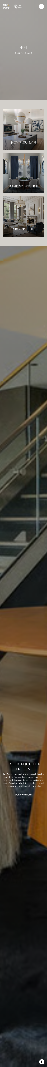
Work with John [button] (23, 795)
